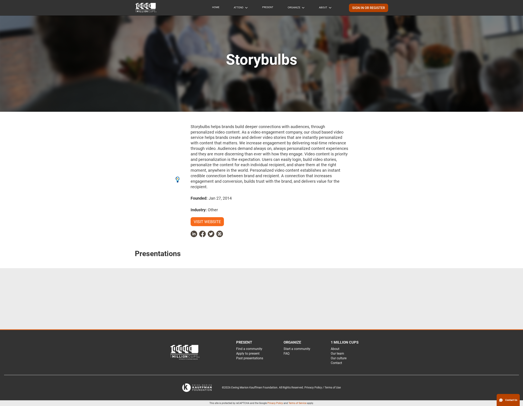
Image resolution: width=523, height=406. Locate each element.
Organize (294, 7)
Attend (239, 7)
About (323, 7)
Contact (336, 363)
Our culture (338, 358)
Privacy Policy (275, 403)
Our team (337, 353)
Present (267, 7)
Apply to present (247, 353)
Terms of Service (297, 403)
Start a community (297, 349)
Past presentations (249, 358)
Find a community (249, 349)
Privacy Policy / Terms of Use (322, 387)
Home (215, 7)
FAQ (286, 353)
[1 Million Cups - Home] (146, 8)
